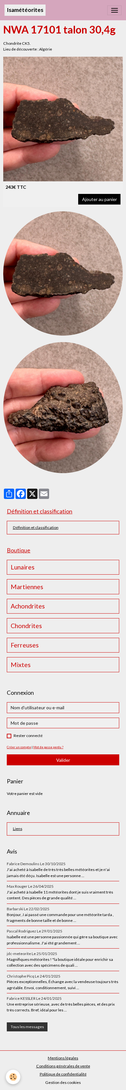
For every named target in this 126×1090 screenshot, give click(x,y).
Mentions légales (63, 1058)
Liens (17, 828)
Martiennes (27, 586)
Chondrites (26, 625)
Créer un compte (19, 747)
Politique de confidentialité (63, 1074)
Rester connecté (28, 735)
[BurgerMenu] (114, 10)
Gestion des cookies (63, 1082)
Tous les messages (27, 1026)
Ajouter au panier (99, 199)
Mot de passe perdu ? (48, 747)
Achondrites (28, 606)
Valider (63, 760)
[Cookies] (13, 1077)
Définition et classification (35, 527)
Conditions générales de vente (63, 1066)
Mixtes (21, 664)
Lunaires (23, 567)
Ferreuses (25, 645)
